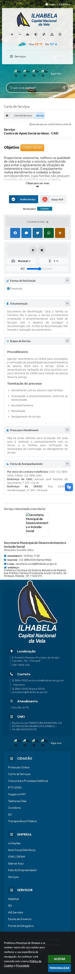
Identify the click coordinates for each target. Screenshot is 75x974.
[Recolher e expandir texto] (67, 280)
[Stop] (42, 250)
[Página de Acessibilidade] (60, 34)
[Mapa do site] (52, 34)
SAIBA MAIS (32, 147)
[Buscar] (64, 88)
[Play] (33, 250)
